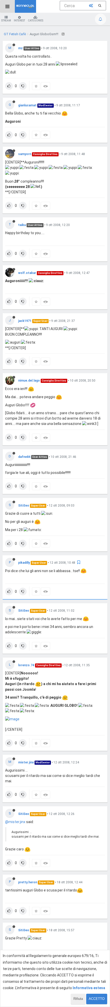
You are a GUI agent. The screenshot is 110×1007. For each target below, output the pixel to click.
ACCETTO (97, 999)
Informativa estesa (89, 988)
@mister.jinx (15, 822)
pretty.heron (27, 882)
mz (20, 48)
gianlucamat (27, 105)
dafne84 (24, 457)
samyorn (24, 154)
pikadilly (24, 562)
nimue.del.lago (29, 380)
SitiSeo (23, 505)
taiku (22, 225)
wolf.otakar (27, 273)
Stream (6, 20)
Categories (35, 20)
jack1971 (24, 321)
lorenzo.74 (26, 665)
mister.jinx (26, 762)
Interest (19, 20)
